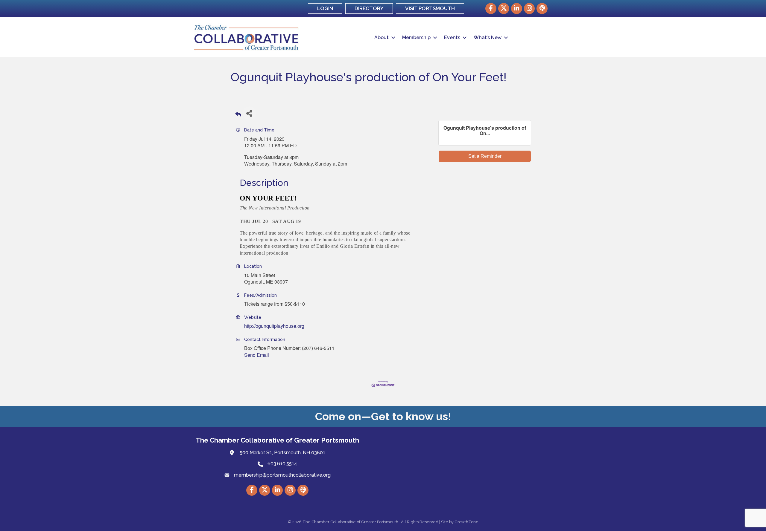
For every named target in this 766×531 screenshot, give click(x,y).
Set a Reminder (484, 156)
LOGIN (325, 8)
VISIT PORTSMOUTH (430, 8)
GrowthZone (466, 522)
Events (452, 37)
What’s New (487, 37)
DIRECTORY (369, 8)
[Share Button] (249, 113)
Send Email (256, 354)
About (381, 37)
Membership (416, 37)
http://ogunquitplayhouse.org (274, 325)
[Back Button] (238, 115)
